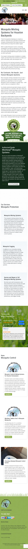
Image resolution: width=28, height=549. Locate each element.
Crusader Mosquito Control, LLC (10, 320)
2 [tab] (12, 22)
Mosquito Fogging (9, 246)
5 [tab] (17, 22)
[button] (23, 10)
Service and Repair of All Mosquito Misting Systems (12, 278)
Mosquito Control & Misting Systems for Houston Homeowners (14, 375)
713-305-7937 (14, 2)
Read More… (8, 394)
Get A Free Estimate (17, 5)
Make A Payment (6, 5)
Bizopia (21, 544)
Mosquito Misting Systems (12, 215)
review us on (21, 323)
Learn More (5, 184)
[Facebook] (26, 5)
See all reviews (21, 321)
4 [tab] (15, 22)
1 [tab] (10, 22)
